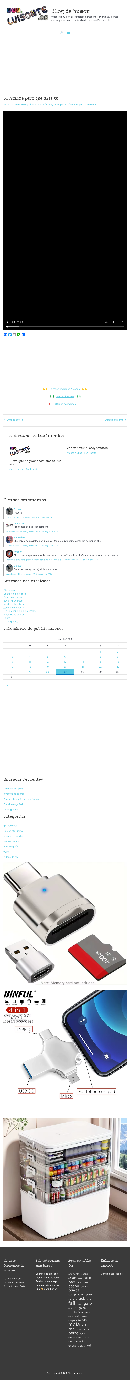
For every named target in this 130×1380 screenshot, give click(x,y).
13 (65, 661)
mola (56, 104)
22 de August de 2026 (49, 531)
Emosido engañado (13, 804)
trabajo (72, 1346)
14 (82, 661)
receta (83, 1333)
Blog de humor (70, 11)
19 (47, 666)
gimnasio (72, 1308)
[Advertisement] (65, 62)
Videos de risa (36, 104)
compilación (76, 1294)
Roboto (18, 551)
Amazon (72, 1278)
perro (73, 1333)
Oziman (18, 509)
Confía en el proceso (14, 593)
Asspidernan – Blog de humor (18, 574)
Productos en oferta (14, 1286)
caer (71, 1282)
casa (85, 1282)
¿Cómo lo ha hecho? (14, 607)
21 (82, 666)
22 (100, 666)
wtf (90, 1345)
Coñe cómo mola (12, 597)
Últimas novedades (65, 404)
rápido (79, 1337)
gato (88, 1303)
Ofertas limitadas (65, 396)
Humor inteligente (13, 831)
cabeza (87, 1278)
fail (71, 1303)
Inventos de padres (13, 614)
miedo (82, 1320)
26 (47, 672)
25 (29, 672)
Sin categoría (10, 846)
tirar (84, 1341)
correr (89, 1294)
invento (72, 1312)
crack (49, 104)
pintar (63, 104)
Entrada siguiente (115, 420)
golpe (82, 1308)
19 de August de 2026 (42, 574)
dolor (89, 1299)
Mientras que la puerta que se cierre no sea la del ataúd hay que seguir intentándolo (42, 560)
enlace (51, 1281)
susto (78, 1341)
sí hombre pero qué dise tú (82, 104)
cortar (71, 1299)
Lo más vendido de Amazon (65, 389)
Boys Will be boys (13, 600)
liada (70, 1316)
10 (12, 661)
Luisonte (19, 523)
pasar (78, 1329)
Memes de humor (12, 841)
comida (73, 1290)
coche (73, 1286)
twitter (6, 851)
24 (12, 672)
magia (77, 1316)
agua (84, 1273)
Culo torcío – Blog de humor (18, 517)
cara (79, 1282)
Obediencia (9, 590)
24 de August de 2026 (42, 517)
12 (47, 661)
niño (71, 1329)
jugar (80, 1312)
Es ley (6, 618)
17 (12, 666)
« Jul (5, 685)
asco (80, 1278)
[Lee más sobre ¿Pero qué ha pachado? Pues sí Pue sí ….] (20, 450)
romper (71, 1337)
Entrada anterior (14, 420)
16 (118, 661)
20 (65, 666)
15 (100, 661)
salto (70, 1341)
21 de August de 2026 (90, 560)
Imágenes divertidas (14, 836)
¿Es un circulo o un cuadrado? (19, 611)
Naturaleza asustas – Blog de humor (21, 531)
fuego (79, 1304)
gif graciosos (10, 825)
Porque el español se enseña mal (21, 799)
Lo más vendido (12, 1278)
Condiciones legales (112, 1273)
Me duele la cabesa (14, 604)
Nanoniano (20, 537)
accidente (73, 1274)
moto (84, 1325)
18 (30, 666)
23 (117, 666)
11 (30, 661)
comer (85, 1286)
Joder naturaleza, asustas (87, 448)
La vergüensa (10, 621)
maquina (72, 1320)
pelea (86, 1329)
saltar (86, 1337)
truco (81, 1346)
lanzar (88, 1312)
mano (84, 1316)
